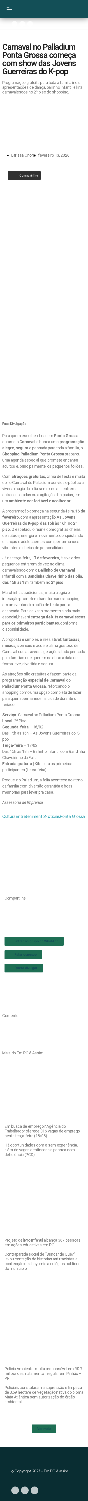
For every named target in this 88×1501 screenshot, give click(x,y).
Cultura (9, 816)
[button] (6, 907)
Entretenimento (30, 816)
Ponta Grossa (72, 816)
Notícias (52, 816)
